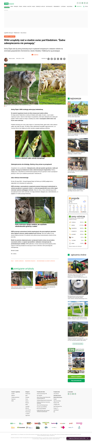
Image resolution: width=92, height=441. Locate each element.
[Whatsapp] (61, 59)
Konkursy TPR (56, 402)
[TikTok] (87, 3)
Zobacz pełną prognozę (74, 211)
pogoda (75, 198)
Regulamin (13, 399)
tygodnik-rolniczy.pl (8, 32)
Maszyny (29, 6)
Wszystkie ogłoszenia (77, 343)
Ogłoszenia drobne (57, 400)
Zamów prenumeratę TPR (42, 393)
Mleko (33, 6)
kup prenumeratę (76, 380)
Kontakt (13, 393)
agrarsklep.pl (56, 410)
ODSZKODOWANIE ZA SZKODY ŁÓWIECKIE (46, 261)
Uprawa (24, 6)
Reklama (13, 395)
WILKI (12, 261)
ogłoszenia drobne (78, 254)
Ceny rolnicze (49, 6)
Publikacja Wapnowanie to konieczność (44, 400)
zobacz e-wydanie (76, 376)
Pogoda (55, 399)
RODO (13, 400)
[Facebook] (78, 3)
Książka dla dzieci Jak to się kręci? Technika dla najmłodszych (43, 411)
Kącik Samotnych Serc (58, 406)
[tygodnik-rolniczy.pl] (9, 3)
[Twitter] (85, 3)
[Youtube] (82, 3)
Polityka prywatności (15, 397)
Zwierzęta (38, 6)
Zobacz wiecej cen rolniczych (75, 246)
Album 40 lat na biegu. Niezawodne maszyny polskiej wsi (43, 398)
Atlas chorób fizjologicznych (42, 405)
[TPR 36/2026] (76, 360)
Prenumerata (57, 6)
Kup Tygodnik (39, 395)
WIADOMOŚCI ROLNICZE (30, 261)
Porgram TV (56, 408)
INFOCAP (43, 6)
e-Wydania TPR (56, 404)
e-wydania (63, 6)
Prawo (20, 6)
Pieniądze (16, 6)
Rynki (12, 6)
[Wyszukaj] (85, 6)
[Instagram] (80, 3)
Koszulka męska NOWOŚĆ (42, 406)
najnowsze (75, 98)
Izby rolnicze (23, 32)
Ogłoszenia (69, 6)
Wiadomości (7, 6)
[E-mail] (58, 59)
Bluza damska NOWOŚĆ (41, 408)
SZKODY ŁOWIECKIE (19, 261)
